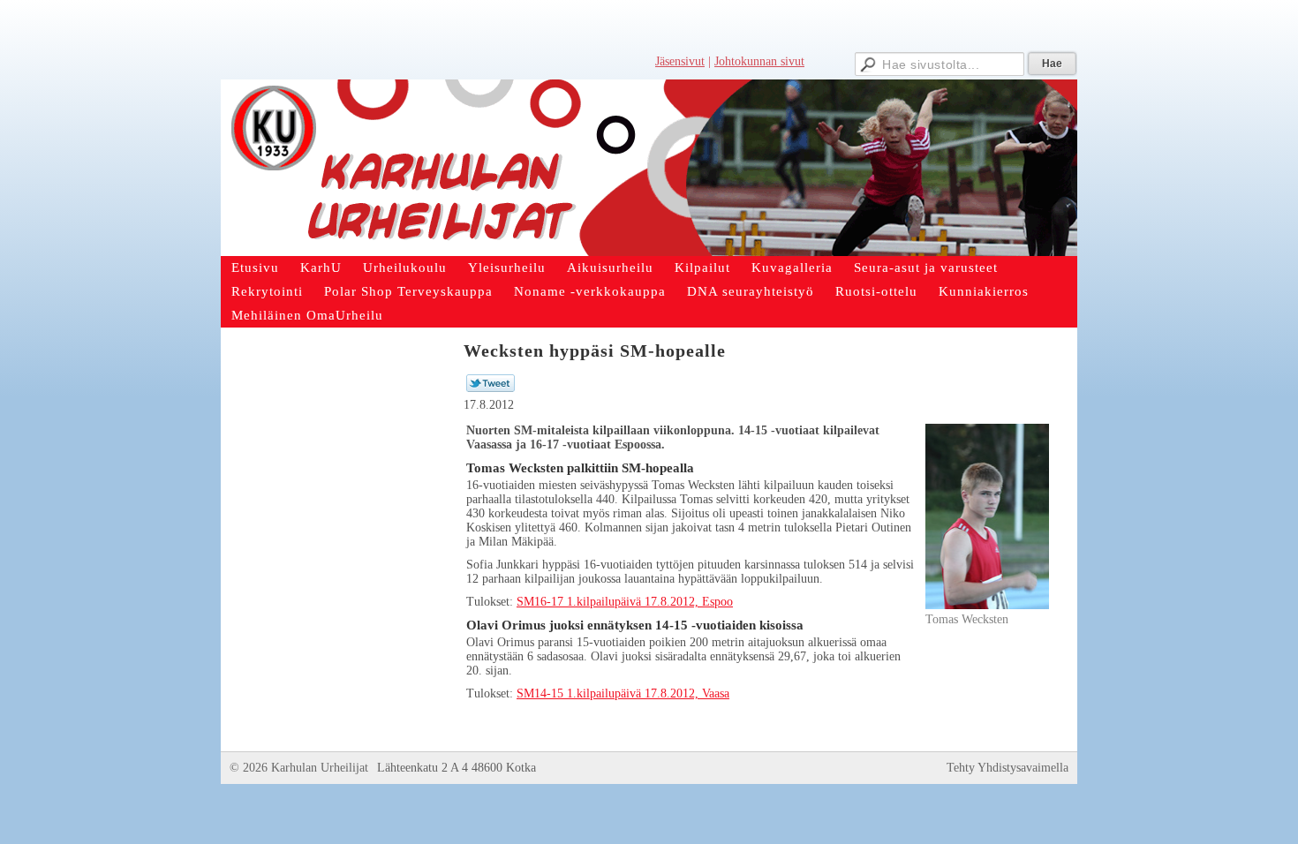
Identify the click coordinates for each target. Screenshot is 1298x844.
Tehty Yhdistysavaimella (1007, 767)
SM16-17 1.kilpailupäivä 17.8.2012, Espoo (625, 601)
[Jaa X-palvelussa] (490, 388)
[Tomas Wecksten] (987, 605)
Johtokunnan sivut (759, 61)
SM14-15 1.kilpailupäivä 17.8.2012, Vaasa (623, 693)
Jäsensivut (680, 61)
